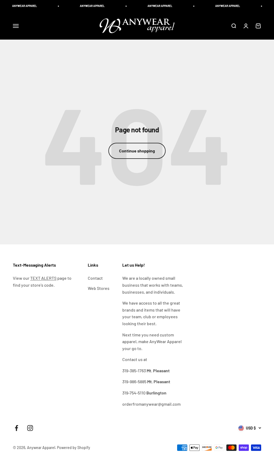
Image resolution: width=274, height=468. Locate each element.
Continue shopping (137, 150)
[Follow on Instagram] (30, 428)
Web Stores (98, 288)
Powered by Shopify (73, 447)
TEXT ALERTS (43, 278)
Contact (95, 278)
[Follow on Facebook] (16, 428)
